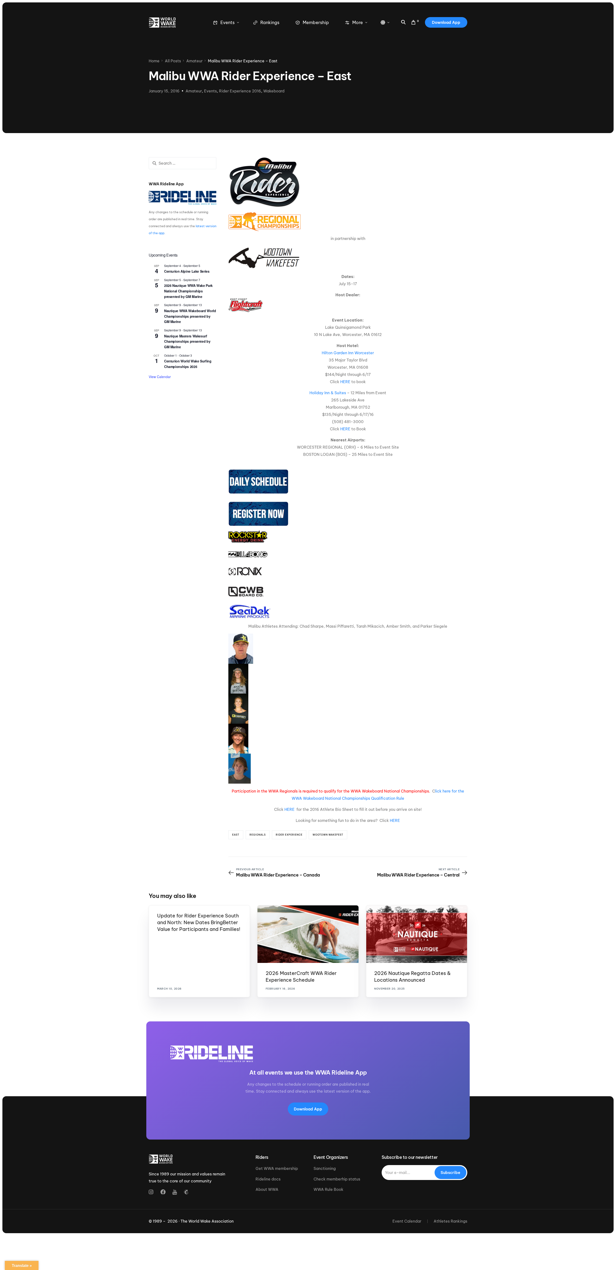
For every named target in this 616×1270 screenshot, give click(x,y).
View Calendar (160, 376)
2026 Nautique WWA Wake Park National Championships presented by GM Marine (188, 291)
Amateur (194, 91)
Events (210, 91)
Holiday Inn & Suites (327, 392)
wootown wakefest (328, 834)
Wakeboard (273, 91)
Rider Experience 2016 (240, 91)
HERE (345, 381)
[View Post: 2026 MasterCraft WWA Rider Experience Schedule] (307, 934)
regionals (258, 834)
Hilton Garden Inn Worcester (348, 352)
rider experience (289, 834)
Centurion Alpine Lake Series (186, 271)
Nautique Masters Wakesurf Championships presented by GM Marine (187, 341)
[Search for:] (182, 163)
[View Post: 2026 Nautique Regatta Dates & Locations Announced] (416, 934)
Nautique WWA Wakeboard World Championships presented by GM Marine (190, 316)
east (235, 834)
